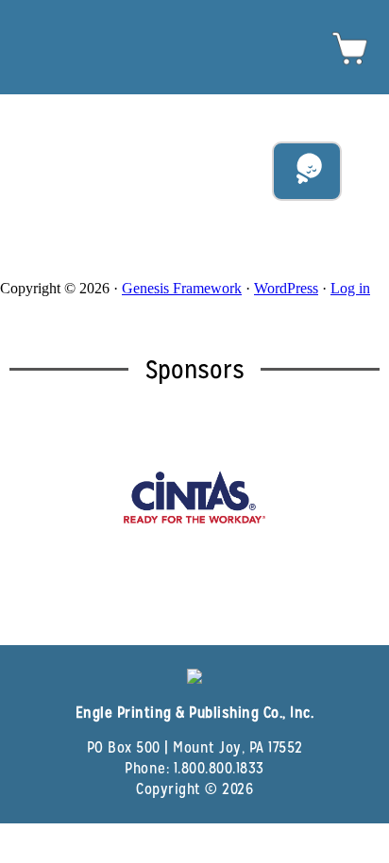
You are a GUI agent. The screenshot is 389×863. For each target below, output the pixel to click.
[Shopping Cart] (350, 63)
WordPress (286, 288)
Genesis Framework (182, 288)
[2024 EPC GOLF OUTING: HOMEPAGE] (194, 25)
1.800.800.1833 (219, 768)
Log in (350, 288)
